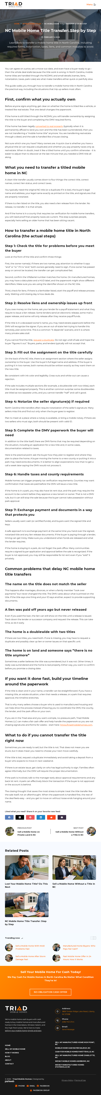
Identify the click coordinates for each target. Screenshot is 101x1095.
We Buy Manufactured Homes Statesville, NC (69, 1066)
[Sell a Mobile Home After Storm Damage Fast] (9, 958)
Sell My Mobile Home (15, 1049)
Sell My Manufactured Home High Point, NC (75, 1043)
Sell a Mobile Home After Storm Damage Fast (31, 958)
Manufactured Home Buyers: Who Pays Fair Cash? (79, 947)
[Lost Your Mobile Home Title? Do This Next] (27, 867)
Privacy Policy (67, 1080)
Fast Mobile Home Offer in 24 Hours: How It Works (77, 958)
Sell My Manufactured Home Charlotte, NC (75, 1056)
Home (7, 1045)
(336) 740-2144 (68, 1022)
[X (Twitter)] (20, 817)
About (8, 1060)
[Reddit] (51, 817)
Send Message (68, 1029)
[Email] (62, 817)
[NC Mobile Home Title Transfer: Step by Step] (27, 905)
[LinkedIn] (41, 817)
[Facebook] (9, 817)
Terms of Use (80, 1080)
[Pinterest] (30, 817)
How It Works (12, 1053)
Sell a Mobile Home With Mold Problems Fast (30, 947)
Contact (9, 1064)
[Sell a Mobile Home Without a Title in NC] (74, 867)
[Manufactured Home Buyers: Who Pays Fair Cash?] (56, 947)
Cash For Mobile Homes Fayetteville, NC (74, 1052)
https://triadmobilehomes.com (76, 725)
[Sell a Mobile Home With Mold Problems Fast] (9, 947)
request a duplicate (43, 340)
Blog (7, 1056)
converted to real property (49, 126)
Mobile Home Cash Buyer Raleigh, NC (72, 1048)
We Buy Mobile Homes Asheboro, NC (72, 1061)
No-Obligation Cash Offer (50, 992)
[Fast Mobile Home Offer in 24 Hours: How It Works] (56, 958)
